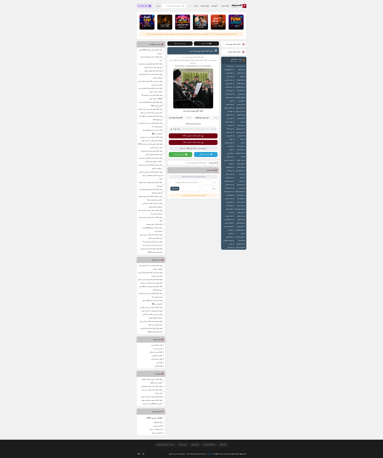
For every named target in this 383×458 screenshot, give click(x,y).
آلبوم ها (214, 6)
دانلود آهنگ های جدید (233, 44)
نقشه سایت (182, 445)
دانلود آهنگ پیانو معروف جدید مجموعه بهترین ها (150, 184)
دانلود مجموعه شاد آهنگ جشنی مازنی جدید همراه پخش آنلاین (151, 236)
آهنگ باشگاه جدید (156, 345)
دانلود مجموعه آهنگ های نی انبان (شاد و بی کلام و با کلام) (150, 167)
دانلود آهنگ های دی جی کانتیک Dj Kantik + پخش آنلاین (152, 97)
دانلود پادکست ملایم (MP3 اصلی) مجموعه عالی (152, 229)
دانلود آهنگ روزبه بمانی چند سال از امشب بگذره (151, 391)
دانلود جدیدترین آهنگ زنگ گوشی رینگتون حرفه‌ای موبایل (152, 205)
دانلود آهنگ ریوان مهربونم (154, 224)
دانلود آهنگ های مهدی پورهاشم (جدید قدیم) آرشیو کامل (150, 191)
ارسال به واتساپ (179, 154)
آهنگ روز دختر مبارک (156, 352)
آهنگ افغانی (158, 366)
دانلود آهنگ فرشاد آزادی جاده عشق (151, 397)
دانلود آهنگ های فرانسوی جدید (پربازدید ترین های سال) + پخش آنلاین (150, 65)
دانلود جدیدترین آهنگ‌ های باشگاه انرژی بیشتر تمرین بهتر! (150, 83)
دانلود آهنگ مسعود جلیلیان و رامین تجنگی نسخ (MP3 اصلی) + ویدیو (152, 402)
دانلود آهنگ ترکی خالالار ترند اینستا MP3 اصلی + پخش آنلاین (150, 146)
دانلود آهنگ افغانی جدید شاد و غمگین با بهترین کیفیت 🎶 (150, 125)
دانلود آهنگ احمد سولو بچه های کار (151, 386)
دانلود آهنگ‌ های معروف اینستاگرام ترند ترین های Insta (150, 118)
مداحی (196, 6)
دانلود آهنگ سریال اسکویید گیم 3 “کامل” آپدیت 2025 (152, 381)
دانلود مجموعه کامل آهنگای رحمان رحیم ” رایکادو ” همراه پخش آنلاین (151, 160)
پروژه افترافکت (157, 422)
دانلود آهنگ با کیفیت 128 (192, 142)
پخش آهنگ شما (143, 6)
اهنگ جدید (225, 6)
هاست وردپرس (157, 426)
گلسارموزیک (239, 6)
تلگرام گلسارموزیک (209, 445)
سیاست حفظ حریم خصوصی (165, 445)
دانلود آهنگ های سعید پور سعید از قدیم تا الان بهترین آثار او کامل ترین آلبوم (150, 111)
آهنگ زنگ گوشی (157, 356)
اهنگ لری (159, 363)
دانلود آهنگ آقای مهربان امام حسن (201, 51)
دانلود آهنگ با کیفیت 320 (192, 136)
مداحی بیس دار (157, 349)
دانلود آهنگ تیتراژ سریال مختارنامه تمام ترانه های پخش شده (150, 212)
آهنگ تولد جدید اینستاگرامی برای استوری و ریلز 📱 (152, 132)
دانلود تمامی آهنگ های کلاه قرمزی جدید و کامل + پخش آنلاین (150, 90)
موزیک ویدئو (205, 6)
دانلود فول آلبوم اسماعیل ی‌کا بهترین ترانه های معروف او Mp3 (151, 250)
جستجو (158, 6)
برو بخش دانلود (179, 43)
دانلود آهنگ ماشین (234, 52)
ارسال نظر (175, 189)
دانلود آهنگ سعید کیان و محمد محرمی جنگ (150, 219)
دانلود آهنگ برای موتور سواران (153, 71)
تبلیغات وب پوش (157, 433)
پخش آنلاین (205, 43)
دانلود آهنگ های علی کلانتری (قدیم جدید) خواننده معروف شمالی (152, 153)
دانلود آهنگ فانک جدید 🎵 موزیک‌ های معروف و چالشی (150, 76)
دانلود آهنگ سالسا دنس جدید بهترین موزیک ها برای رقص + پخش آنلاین (151, 139)
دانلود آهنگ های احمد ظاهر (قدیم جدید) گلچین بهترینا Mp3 (151, 104)
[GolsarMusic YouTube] (139, 454)
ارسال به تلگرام (204, 154)
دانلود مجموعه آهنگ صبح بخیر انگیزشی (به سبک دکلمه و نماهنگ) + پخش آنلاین (151, 175)
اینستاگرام (223, 445)
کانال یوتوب (195, 445)
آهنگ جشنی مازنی (156, 359)
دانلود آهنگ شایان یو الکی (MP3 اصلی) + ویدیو (150, 51)
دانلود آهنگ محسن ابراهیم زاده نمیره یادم (151, 58)
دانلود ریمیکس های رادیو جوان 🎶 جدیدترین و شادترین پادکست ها (152, 243)
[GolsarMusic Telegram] (143, 454)
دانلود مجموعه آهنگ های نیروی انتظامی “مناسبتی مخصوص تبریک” (150, 198)
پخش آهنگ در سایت (155, 429)
